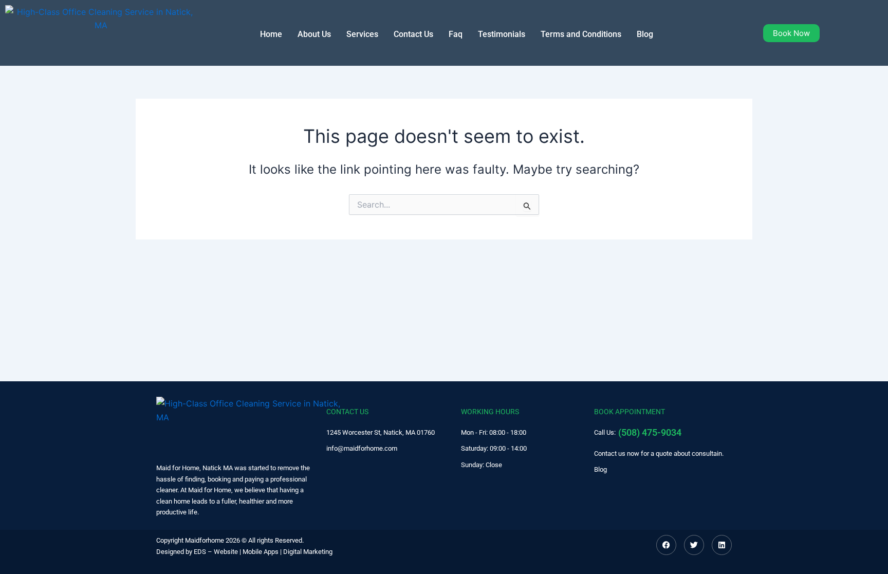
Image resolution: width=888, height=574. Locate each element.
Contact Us (413, 34)
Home (271, 34)
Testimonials (501, 34)
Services (362, 34)
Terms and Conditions (581, 34)
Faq (455, 34)
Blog (645, 34)
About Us (314, 34)
